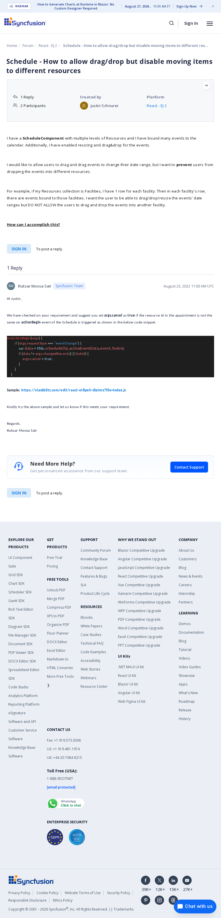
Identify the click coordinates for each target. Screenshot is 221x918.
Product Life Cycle (95, 593)
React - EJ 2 (48, 45)
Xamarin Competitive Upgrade (143, 593)
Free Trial (54, 557)
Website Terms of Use (83, 892)
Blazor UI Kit (128, 684)
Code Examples (93, 652)
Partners (186, 602)
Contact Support (189, 467)
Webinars (88, 677)
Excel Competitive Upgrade (140, 636)
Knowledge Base (94, 559)
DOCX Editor (57, 641)
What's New (188, 692)
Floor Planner (58, 633)
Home (12, 45)
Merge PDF (55, 598)
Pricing (52, 566)
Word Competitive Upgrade (140, 628)
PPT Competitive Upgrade (139, 645)
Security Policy (118, 892)
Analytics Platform (23, 695)
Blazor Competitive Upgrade (141, 550)
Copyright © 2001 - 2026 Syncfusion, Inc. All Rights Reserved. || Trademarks (71, 909)
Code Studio (18, 687)
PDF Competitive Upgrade (139, 619)
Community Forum (96, 550)
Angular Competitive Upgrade (142, 559)
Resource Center (94, 686)
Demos (184, 623)
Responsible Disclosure (27, 900)
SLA (83, 584)
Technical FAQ (92, 643)
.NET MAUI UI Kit (131, 666)
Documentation (191, 632)
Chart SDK (16, 583)
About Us (186, 550)
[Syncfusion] (31, 879)
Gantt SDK (16, 600)
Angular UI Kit (129, 692)
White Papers (91, 626)
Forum (27, 45)
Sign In (191, 23)
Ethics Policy (63, 900)
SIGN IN (19, 493)
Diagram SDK (19, 626)
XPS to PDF (55, 616)
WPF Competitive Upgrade (139, 610)
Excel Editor (56, 650)
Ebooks (87, 617)
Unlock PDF (56, 590)
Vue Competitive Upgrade (139, 584)
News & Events (190, 576)
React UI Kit (127, 675)
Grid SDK (15, 574)
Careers (185, 584)
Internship (187, 593)
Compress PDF (59, 607)
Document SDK (20, 643)
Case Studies (91, 634)
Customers (188, 559)
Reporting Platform (23, 704)
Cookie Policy (47, 892)
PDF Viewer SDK (21, 652)
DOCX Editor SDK (22, 661)
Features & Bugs (94, 576)
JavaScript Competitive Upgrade (144, 567)
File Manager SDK (22, 635)
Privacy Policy (19, 892)
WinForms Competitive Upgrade (144, 602)
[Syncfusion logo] (25, 21)
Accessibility (90, 660)
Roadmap (187, 701)
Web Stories (90, 669)
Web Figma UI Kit (131, 701)
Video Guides (190, 666)
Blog (182, 567)
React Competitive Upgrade (140, 576)
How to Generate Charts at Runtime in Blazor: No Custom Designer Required (75, 6)
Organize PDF (58, 624)
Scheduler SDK (20, 592)
